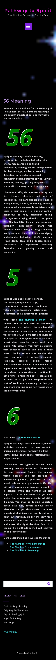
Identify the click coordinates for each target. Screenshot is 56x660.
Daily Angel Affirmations (15, 610)
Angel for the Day (12, 618)
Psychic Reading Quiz (14, 614)
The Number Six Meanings (24, 550)
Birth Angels (9, 622)
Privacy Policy (10, 631)
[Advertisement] (28, 62)
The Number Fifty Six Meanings (27, 543)
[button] (28, 26)
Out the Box (33, 653)
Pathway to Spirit (28, 10)
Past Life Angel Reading (15, 606)
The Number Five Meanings (25, 547)
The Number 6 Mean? (28, 437)
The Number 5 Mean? (32, 319)
